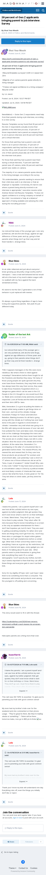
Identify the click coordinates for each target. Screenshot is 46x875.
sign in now (17, 818)
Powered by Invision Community (23, 871)
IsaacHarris (34, 753)
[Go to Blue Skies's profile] (4, 262)
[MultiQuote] (4, 212)
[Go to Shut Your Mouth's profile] (4, 52)
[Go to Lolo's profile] (4, 500)
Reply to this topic (23, 41)
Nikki (31, 344)
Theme (12, 868)
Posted (17, 53)
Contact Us (23, 868)
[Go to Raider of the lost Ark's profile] (4, 336)
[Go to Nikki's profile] (4, 224)
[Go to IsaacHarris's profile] (4, 656)
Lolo (31, 665)
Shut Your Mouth (11, 30)
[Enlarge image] (9, 107)
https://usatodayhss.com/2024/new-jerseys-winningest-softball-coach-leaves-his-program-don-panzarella (21, 624)
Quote (10, 212)
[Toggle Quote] (6, 344)
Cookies (33, 868)
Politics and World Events (25, 33)
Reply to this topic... (15, 828)
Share (11, 842)
